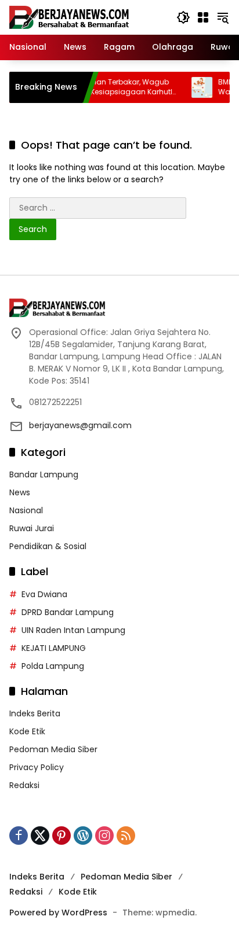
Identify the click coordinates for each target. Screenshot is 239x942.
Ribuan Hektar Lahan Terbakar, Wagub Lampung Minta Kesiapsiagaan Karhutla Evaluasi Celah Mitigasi (96, 87)
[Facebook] (18, 835)
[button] (183, 17)
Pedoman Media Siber (53, 749)
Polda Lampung (52, 666)
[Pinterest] (61, 835)
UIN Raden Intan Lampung (73, 630)
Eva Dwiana (44, 594)
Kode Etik (27, 731)
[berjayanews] (69, 17)
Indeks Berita (34, 713)
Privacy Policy (36, 767)
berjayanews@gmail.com (80, 425)
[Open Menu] (203, 17)
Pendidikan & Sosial (47, 546)
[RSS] (126, 835)
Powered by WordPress (58, 912)
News (19, 492)
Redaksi (24, 785)
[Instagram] (104, 835)
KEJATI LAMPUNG (53, 648)
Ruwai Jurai (31, 528)
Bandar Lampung (43, 474)
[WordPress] (83, 835)
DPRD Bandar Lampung (67, 612)
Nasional (26, 510)
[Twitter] (40, 835)
